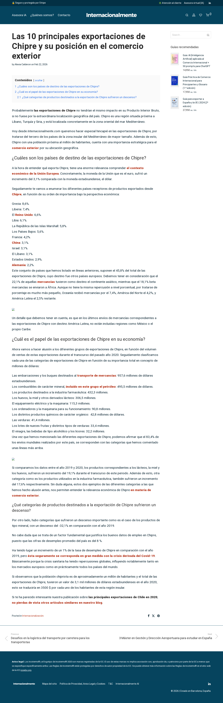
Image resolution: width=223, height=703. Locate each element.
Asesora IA (19, 15)
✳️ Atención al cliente (170, 3)
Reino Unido (24, 215)
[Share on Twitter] (153, 616)
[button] (208, 35)
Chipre (17, 194)
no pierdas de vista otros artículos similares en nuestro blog (57, 603)
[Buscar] (186, 15)
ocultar (39, 80)
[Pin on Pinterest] (158, 616)
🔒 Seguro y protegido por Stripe (29, 2)
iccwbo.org (26, 670)
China (16, 243)
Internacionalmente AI (127, 683)
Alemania (19, 265)
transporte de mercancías (96, 375)
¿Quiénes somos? (42, 15)
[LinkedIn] (210, 2)
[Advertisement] (191, 168)
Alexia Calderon (23, 64)
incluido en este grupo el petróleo (91, 387)
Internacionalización (33, 615)
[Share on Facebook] (148, 616)
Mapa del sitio (49, 683)
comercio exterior (25, 148)
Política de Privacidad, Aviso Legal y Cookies (82, 683)
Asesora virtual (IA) (194, 3)
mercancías (46, 282)
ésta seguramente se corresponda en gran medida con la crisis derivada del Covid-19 (91, 556)
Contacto (64, 15)
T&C (110, 683)
